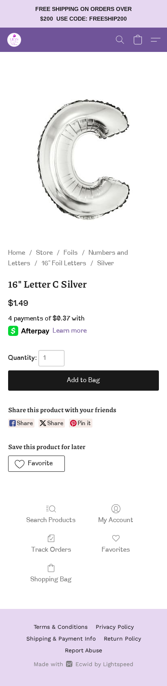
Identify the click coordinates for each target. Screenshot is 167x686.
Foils (71, 253)
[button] (14, 40)
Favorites (116, 550)
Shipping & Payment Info (61, 638)
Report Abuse (83, 650)
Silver (105, 263)
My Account (115, 520)
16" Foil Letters (63, 263)
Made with (83, 664)
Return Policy (122, 638)
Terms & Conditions (61, 627)
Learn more (70, 331)
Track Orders (51, 550)
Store (44, 253)
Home (16, 253)
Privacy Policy (115, 627)
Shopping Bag (51, 579)
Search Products (51, 520)
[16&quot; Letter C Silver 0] (83, 160)
